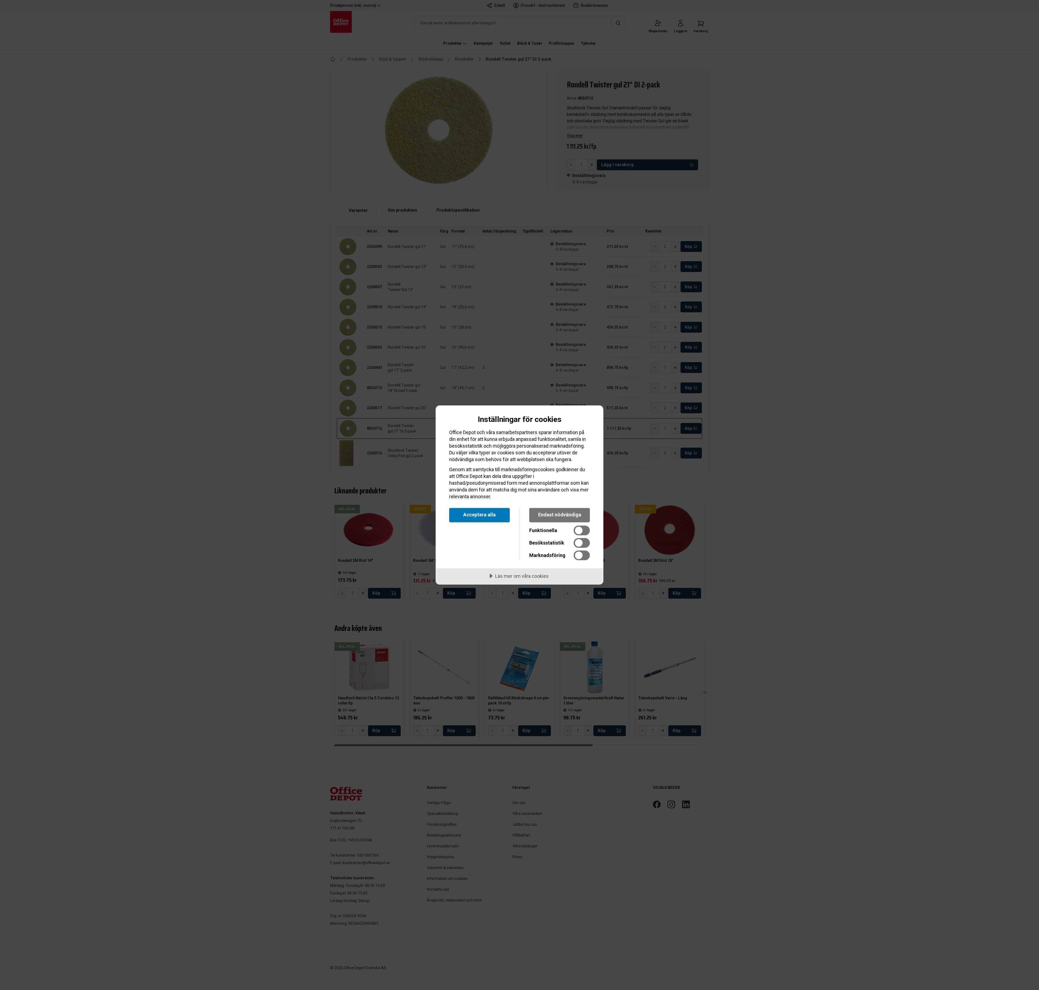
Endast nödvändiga (559, 514)
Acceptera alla (479, 514)
